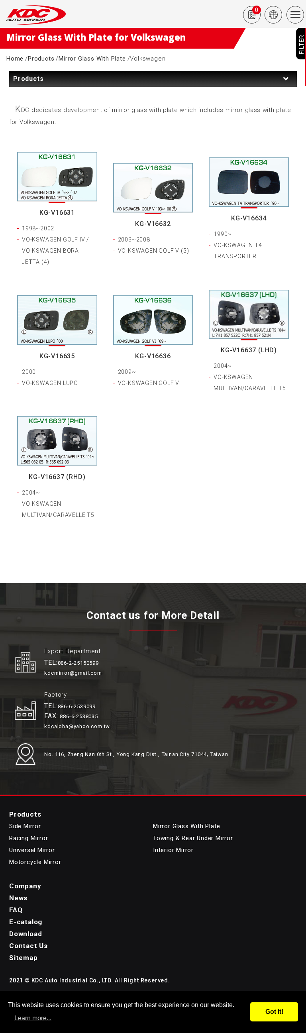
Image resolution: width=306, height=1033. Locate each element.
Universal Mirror (32, 850)
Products (41, 58)
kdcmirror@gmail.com (73, 673)
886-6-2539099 (77, 706)
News (18, 898)
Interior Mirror (173, 850)
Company (25, 886)
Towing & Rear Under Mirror (193, 838)
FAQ (15, 910)
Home (15, 58)
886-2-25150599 (78, 663)
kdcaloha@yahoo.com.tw (77, 726)
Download (25, 934)
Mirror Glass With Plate (92, 58)
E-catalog (25, 922)
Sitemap (23, 958)
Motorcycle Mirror (35, 862)
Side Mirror (25, 826)
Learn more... (32, 1018)
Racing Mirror (28, 838)
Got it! (274, 1011)
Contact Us (28, 946)
